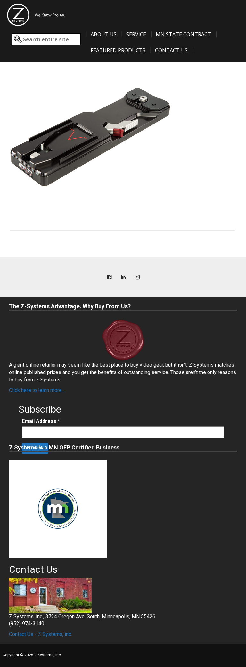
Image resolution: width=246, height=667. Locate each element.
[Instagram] (137, 277)
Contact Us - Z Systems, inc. (40, 634)
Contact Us (171, 50)
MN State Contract (183, 34)
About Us (104, 34)
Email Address (41, 421)
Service (136, 34)
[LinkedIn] (123, 277)
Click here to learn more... (37, 390)
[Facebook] (108, 277)
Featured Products (118, 50)
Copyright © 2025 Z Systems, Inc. (32, 655)
